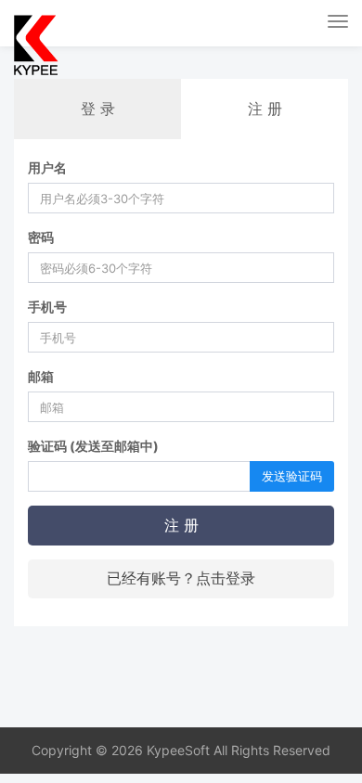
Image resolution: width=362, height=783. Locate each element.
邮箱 (41, 376)
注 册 (181, 525)
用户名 (47, 167)
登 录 (98, 108)
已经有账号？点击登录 (181, 578)
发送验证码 (292, 476)
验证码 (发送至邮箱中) (93, 446)
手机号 (47, 306)
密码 (41, 237)
